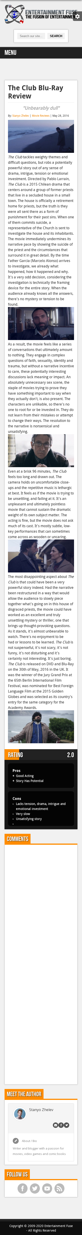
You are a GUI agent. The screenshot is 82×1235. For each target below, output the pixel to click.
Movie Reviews (40, 115)
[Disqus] (41, 905)
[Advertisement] (41, 68)
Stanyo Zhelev (20, 115)
